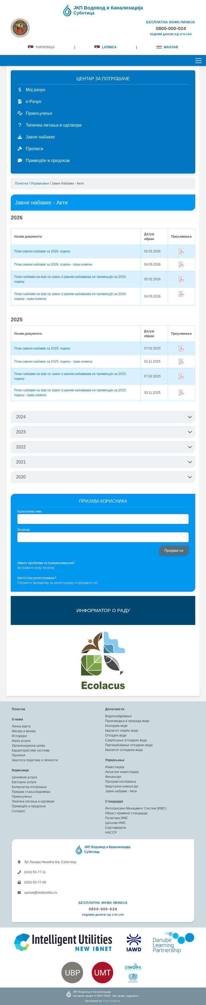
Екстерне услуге (24, 782)
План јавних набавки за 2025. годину (42, 348)
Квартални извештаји (121, 786)
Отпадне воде (116, 735)
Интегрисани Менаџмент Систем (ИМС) (135, 808)
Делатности (114, 709)
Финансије (113, 777)
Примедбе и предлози (29, 806)
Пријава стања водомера (31, 792)
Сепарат (18, 811)
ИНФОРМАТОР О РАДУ (103, 610)
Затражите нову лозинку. (36, 568)
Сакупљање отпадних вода (126, 740)
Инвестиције (114, 767)
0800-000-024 (103, 909)
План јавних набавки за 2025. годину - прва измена (53, 361)
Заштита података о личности (35, 760)
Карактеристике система (31, 750)
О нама (17, 719)
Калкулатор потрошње (29, 787)
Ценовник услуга (24, 777)
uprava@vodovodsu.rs (40, 892)
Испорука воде (116, 726)
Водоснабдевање (118, 716)
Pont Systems (111, 1000)
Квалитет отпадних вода (124, 750)
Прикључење (22, 796)
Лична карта (21, 726)
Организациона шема (28, 746)
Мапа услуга (21, 741)
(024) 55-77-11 (34, 872)
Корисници (20, 770)
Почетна (21, 183)
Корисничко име (29, 511)
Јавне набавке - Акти (121, 791)
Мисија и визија (24, 731)
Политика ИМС (116, 818)
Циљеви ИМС (115, 823)
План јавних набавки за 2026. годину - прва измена (53, 264)
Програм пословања (120, 781)
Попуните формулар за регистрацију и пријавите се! (57, 583)
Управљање (40, 183)
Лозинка (23, 530)
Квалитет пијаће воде (121, 730)
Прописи (18, 755)
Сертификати (115, 828)
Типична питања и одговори (33, 801)
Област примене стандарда (126, 813)
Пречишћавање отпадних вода (129, 745)
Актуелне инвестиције (122, 772)
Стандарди (114, 801)
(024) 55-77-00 (34, 882)
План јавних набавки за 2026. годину (42, 251)
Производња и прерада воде (127, 721)
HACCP (111, 832)
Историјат (19, 736)
